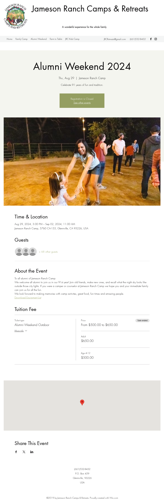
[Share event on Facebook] (16, 452)
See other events (82, 102)
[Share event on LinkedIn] (31, 452)
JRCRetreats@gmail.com (115, 39)
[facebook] (150, 39)
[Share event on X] (23, 452)
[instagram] (155, 39)
